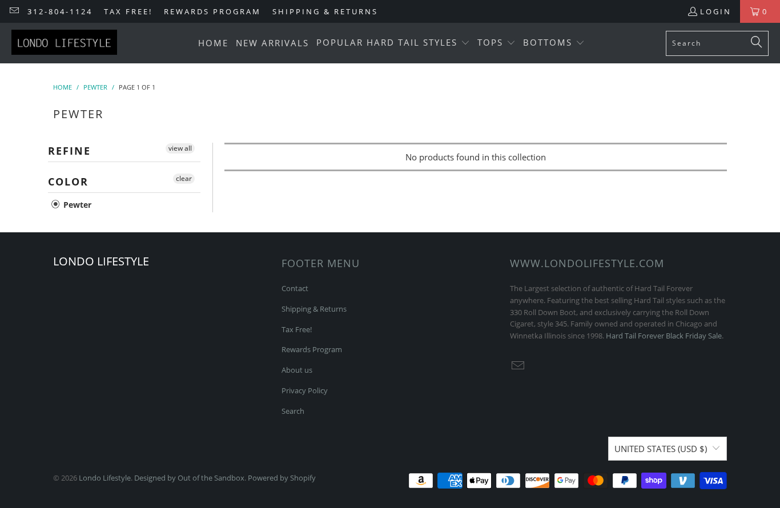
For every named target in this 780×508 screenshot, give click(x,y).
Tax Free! (128, 11)
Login (715, 11)
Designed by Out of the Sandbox (189, 478)
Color (68, 181)
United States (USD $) (660, 448)
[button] (393, 43)
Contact (295, 288)
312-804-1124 (60, 11)
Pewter (76, 204)
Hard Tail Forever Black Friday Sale (664, 335)
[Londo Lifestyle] (64, 43)
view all (180, 148)
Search (293, 411)
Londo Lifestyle (105, 478)
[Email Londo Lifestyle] (14, 11)
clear (184, 178)
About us (297, 370)
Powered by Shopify (282, 478)
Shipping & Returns (325, 11)
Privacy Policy (305, 390)
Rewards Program (212, 11)
